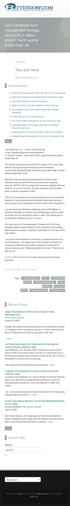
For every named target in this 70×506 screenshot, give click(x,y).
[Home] (29, 7)
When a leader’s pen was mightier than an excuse (35, 105)
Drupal (20, 493)
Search (8, 445)
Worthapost (43, 493)
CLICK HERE (11, 257)
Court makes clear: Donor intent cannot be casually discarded (35, 111)
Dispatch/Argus (38, 290)
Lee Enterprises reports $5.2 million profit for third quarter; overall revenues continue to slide (32, 345)
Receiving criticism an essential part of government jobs (37, 97)
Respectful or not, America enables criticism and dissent (37, 131)
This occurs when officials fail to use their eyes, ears (36, 120)
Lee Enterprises (31, 278)
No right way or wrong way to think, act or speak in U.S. (38, 136)
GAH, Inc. (34, 496)
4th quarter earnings (45, 282)
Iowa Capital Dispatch (14, 317)
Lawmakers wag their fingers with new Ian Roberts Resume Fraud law (35, 126)
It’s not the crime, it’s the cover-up (28, 116)
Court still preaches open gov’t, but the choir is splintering (38, 92)
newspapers (57, 290)
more (9, 338)
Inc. (45, 278)
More (8, 141)
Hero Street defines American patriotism (30, 101)
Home (17, 77)
